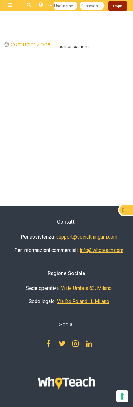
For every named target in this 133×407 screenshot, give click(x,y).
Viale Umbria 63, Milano (86, 288)
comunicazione (31, 44)
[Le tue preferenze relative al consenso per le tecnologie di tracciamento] (122, 396)
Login (117, 6)
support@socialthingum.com (86, 237)
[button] (45, 6)
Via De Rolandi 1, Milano (83, 301)
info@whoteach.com (101, 250)
